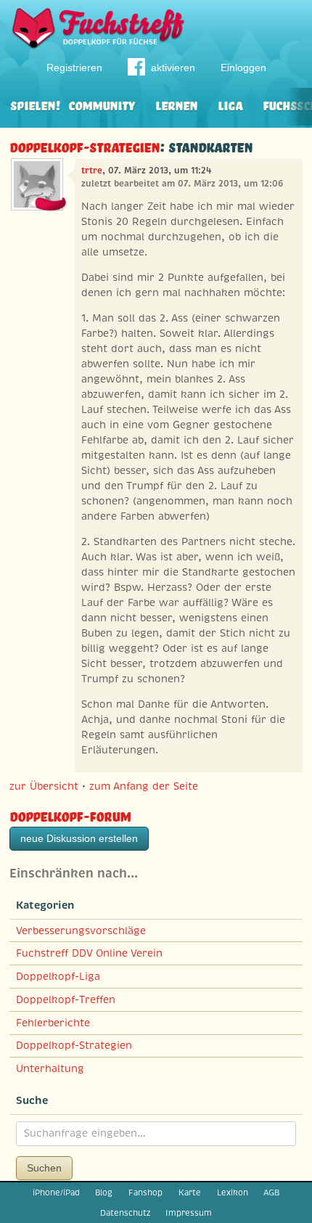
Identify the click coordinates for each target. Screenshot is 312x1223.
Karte (189, 1192)
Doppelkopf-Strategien (84, 146)
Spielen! (35, 104)
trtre (91, 170)
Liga (230, 104)
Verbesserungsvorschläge (81, 930)
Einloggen (243, 67)
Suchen (44, 1168)
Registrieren (74, 67)
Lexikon (232, 1192)
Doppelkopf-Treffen (65, 999)
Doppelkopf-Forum (70, 815)
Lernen (176, 104)
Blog (103, 1192)
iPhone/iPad (56, 1192)
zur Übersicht (43, 786)
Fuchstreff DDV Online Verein (89, 953)
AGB (271, 1192)
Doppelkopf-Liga (58, 976)
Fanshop (145, 1192)
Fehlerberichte (53, 1022)
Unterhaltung (50, 1068)
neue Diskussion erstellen (79, 838)
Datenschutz (125, 1213)
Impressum (188, 1213)
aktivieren (173, 67)
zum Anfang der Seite (143, 786)
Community (101, 104)
